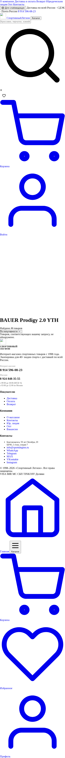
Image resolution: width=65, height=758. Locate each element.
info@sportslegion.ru (18, 447)
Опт (10, 4)
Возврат (41, 1)
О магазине (13, 417)
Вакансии (12, 429)
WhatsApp (12, 450)
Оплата (11, 401)
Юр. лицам (13, 423)
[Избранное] (4, 96)
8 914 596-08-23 (27, 11)
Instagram (12, 462)
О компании (7, 1)
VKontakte (12, 459)
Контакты (18, 4)
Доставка (12, 398)
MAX (10, 456)
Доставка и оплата (25, 1)
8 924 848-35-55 (10, 378)
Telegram (11, 453)
